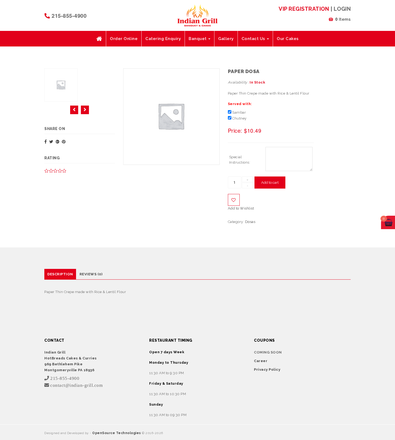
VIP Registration (304, 9)
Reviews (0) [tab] (91, 274)
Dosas (250, 222)
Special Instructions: (239, 159)
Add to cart (270, 183)
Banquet (198, 38)
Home (99, 38)
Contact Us (254, 38)
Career (260, 361)
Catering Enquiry (163, 38)
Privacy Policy (267, 369)
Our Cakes (288, 38)
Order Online (124, 38)
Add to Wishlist (233, 199)
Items (343, 19)
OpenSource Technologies (117, 433)
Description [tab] (60, 274)
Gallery (226, 38)
